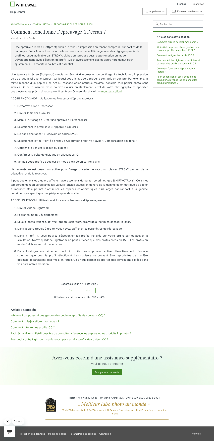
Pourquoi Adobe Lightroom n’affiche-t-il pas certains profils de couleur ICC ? (178, 62)
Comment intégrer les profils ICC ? (175, 55)
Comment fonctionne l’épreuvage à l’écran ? (176, 70)
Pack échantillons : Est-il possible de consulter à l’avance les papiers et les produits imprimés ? (177, 79)
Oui (70, 290)
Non (88, 290)
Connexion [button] (198, 4)
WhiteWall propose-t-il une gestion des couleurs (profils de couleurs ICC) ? (178, 48)
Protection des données (32, 433)
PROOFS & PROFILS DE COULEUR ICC (73, 24)
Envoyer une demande (107, 372)
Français (182, 4)
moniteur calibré (111, 91)
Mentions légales (57, 433)
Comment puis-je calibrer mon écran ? (177, 42)
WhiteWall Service (20, 24)
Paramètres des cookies (83, 433)
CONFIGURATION (41, 24)
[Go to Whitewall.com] (23, 4)
